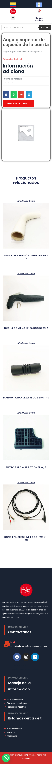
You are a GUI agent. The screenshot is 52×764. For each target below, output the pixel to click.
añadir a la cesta (26, 201)
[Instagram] (26, 657)
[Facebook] (17, 657)
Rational (18, 59)
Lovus (27, 758)
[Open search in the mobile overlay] (26, 27)
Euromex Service (28, 755)
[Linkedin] (35, 657)
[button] (13, 18)
